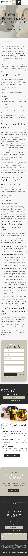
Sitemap (25, 552)
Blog (6, 40)
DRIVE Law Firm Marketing (16, 554)
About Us (5, 507)
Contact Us (13, 397)
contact (7, 331)
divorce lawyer (15, 65)
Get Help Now (10, 374)
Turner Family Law (8, 319)
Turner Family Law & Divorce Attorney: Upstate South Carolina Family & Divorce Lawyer (14, 502)
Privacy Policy (20, 552)
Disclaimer (13, 552)
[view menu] (24, 2)
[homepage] (6, 1)
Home (2, 40)
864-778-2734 (14, 394)
